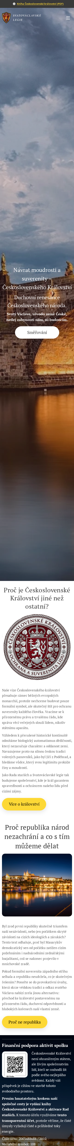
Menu (68, 18)
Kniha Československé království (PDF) (40, 3)
